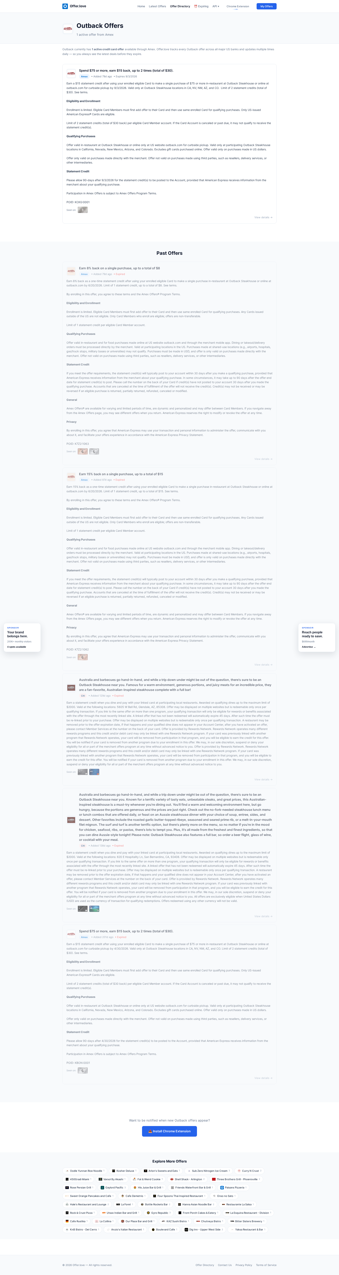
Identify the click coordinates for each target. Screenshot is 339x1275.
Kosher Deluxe (126, 1170)
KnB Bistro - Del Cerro (84, 1229)
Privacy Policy (244, 1265)
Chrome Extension (238, 6)
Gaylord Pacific (115, 1187)
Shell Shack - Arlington (190, 1179)
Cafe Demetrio (135, 1195)
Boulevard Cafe (166, 1229)
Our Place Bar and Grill (140, 1221)
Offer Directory (180, 6)
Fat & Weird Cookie (150, 1179)
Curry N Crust (252, 1170)
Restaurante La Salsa (240, 1204)
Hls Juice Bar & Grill (150, 1187)
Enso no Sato (226, 1195)
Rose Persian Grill (81, 1187)
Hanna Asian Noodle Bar (198, 1204)
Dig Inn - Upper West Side (206, 1229)
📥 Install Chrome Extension (169, 1131)
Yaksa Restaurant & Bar (250, 1229)
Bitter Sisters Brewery (249, 1221)
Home (141, 6)
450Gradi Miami (80, 1179)
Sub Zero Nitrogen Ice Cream (211, 1170)
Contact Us (225, 1265)
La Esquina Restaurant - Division (250, 1212)
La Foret (127, 1204)
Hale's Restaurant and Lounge (89, 1204)
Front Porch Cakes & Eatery (200, 1212)
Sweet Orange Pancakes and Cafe (91, 1195)
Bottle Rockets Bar (157, 1204)
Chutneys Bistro (212, 1221)
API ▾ (215, 6)
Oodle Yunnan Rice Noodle (87, 1170)
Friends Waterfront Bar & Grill (194, 1187)
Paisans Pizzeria (235, 1187)
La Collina (106, 1221)
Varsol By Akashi (114, 1179)
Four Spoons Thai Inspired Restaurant (181, 1195)
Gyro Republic (161, 1212)
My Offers (267, 6)
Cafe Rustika (78, 1221)
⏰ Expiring (201, 6)
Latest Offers (157, 6)
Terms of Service (266, 1265)
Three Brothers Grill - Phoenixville (238, 1179)
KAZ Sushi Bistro (178, 1221)
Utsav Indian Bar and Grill (123, 1212)
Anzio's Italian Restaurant (127, 1229)
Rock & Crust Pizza (82, 1212)
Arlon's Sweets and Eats (164, 1170)
